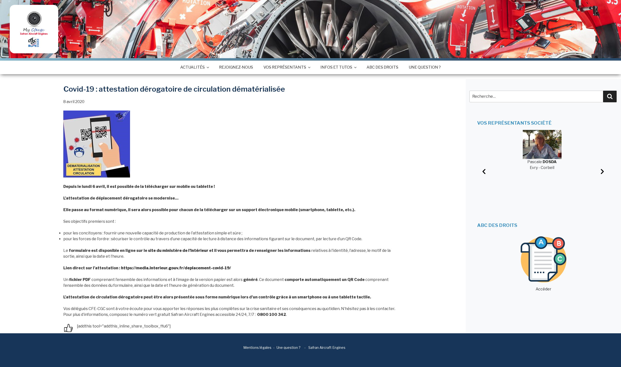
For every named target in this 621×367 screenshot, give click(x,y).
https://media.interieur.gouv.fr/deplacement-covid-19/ (176, 268)
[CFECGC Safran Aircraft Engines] (34, 29)
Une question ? (425, 67)
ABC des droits (382, 67)
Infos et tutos (336, 67)
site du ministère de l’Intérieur (178, 250)
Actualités (192, 67)
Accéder (543, 289)
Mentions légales (257, 347)
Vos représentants (284, 67)
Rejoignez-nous (236, 67)
